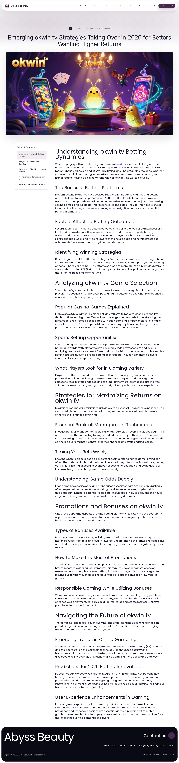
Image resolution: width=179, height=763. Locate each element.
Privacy (156, 755)
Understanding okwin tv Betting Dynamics (31, 155)
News (123, 745)
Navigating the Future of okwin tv (32, 184)
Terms (164, 755)
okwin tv (121, 164)
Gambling (106, 28)
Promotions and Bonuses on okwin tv (33, 178)
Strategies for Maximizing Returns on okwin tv (32, 170)
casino (74, 707)
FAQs (132, 745)
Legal (172, 755)
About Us (147, 755)
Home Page (110, 745)
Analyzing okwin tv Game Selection (29, 163)
